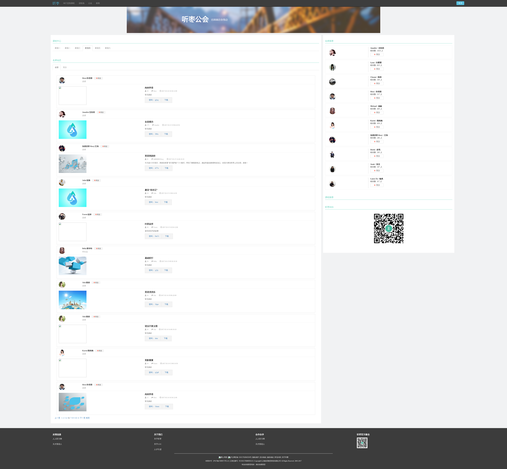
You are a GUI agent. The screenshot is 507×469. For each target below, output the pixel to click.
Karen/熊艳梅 (87, 351)
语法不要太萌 (151, 326)
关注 (65, 67)
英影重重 (149, 360)
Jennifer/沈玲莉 (88, 112)
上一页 (57, 418)
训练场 (81, 3)
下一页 (82, 418)
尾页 (88, 418)
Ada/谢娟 (86, 283)
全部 (56, 67)
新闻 (98, 3)
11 (78, 418)
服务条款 (270, 457)
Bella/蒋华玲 (87, 248)
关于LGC (157, 444)
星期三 (77, 48)
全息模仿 (149, 122)
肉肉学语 (149, 88)
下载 (166, 100)
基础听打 (149, 258)
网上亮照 (224, 457)
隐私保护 (255, 457)
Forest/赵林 (86, 214)
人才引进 (157, 449)
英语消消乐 (150, 292)
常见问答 (278, 457)
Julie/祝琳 (86, 180)
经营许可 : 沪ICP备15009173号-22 (217, 461)
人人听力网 (57, 439)
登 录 (460, 3)
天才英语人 (57, 444)
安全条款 (263, 457)
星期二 (67, 48)
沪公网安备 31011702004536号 (241, 457)
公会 (90, 3)
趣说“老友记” (151, 190)
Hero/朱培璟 (87, 78)
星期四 (87, 48)
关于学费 (285, 457)
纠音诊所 (149, 224)
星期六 (108, 48)
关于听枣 (157, 439)
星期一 (57, 48)
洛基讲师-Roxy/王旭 (90, 146)
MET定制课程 (69, 3)
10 (76, 418)
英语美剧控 (150, 156)
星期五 (97, 48)
